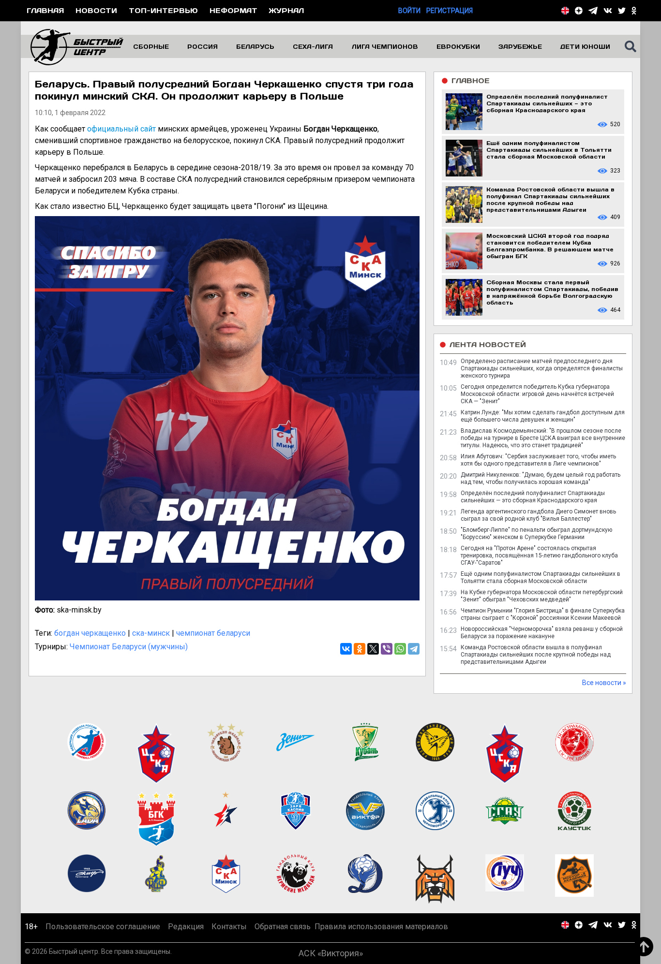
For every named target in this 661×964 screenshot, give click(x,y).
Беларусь (255, 46)
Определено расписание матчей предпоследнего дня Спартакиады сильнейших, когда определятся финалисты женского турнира (542, 368)
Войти (409, 11)
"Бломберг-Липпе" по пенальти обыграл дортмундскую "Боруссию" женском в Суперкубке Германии (536, 533)
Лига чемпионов (385, 46)
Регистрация (449, 11)
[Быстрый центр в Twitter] (622, 11)
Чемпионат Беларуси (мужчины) (129, 646)
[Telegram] (414, 649)
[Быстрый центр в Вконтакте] (607, 11)
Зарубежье (520, 46)
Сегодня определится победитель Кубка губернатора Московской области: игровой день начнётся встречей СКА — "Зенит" (537, 394)
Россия (202, 46)
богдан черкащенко (90, 633)
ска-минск (151, 633)
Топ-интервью (163, 10)
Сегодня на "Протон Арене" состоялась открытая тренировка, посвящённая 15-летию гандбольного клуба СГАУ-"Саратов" (539, 555)
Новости (96, 10)
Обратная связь (283, 926)
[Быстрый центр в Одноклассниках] (633, 11)
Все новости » (604, 682)
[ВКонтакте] (346, 649)
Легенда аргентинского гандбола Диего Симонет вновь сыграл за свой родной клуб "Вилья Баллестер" (538, 515)
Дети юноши (585, 46)
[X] (373, 649)
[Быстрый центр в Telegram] (593, 11)
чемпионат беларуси (213, 633)
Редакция (186, 926)
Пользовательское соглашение (102, 926)
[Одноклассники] (359, 649)
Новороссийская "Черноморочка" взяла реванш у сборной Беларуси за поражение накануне (542, 633)
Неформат (233, 10)
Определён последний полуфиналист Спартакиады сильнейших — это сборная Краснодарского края (533, 497)
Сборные (151, 46)
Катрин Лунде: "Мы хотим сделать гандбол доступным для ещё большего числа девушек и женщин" (543, 416)
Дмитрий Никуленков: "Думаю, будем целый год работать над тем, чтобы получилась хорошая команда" (540, 478)
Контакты (229, 926)
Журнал (286, 10)
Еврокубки (458, 46)
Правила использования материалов (381, 926)
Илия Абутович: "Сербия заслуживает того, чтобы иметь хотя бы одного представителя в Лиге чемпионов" (538, 460)
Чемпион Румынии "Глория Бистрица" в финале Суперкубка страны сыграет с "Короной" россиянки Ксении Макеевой (543, 614)
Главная (45, 10)
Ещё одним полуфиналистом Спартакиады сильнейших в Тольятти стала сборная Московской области (540, 577)
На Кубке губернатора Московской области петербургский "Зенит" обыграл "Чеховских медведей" (542, 596)
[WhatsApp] (400, 649)
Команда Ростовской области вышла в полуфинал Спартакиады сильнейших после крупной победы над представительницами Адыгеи (536, 654)
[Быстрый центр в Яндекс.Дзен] (579, 11)
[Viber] (386, 649)
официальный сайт (121, 128)
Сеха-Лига (313, 46)
